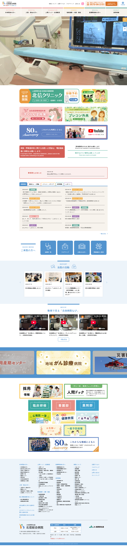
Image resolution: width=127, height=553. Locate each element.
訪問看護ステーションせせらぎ (46, 509)
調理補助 (59, 494)
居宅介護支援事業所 (43, 504)
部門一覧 (77, 479)
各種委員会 (77, 480)
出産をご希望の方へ (25, 470)
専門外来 (23, 477)
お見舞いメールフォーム (26, 492)
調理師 (58, 492)
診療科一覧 (48, 252)
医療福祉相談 (42, 499)
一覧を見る (103, 233)
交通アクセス (61, 3)
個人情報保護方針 (25, 499)
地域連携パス (60, 470)
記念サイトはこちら (52, 134)
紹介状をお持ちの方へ (26, 468)
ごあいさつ (77, 467)
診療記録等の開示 (25, 501)
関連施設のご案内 (99, 252)
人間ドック (41, 467)
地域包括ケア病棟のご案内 (27, 491)
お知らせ (77, 3)
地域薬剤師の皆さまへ (62, 472)
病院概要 (77, 468)
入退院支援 (41, 496)
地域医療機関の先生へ (62, 468)
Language (123, 4)
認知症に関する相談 (43, 503)
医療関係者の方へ (95, 11)
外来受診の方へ (10, 11)
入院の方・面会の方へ (26, 487)
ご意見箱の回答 (78, 498)
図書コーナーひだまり (80, 491)
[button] (20, 282)
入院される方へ (82, 252)
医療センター (24, 475)
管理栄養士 (59, 489)
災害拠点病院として (79, 489)
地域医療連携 (42, 494)
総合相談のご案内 (43, 497)
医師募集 (59, 482)
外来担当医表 (25, 479)
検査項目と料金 (42, 468)
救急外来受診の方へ (25, 472)
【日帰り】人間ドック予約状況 (46, 477)
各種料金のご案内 (25, 480)
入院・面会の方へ (31, 11)
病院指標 (77, 473)
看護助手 (59, 499)
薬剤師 (58, 487)
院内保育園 (77, 482)
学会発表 (59, 473)
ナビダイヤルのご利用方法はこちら (111, 4)
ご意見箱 (77, 496)
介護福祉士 (59, 497)
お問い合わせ (95, 472)
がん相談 (41, 501)
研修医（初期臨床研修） (62, 484)
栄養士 (58, 491)
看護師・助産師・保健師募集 (63, 485)
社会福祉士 (59, 496)
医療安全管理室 (78, 486)
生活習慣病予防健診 (43, 482)
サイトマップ (95, 475)
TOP (125, 35)
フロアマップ (70, 3)
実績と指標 (77, 470)
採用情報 (116, 11)
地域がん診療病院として (80, 487)
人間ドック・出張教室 (53, 11)
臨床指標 (77, 472)
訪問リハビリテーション (44, 511)
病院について (53, 3)
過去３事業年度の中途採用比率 (64, 504)
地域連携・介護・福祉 (74, 11)
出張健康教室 (42, 484)
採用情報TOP (60, 480)
